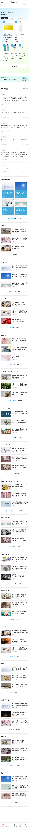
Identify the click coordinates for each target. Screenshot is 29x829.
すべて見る (14, 66)
